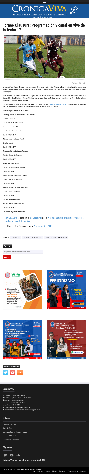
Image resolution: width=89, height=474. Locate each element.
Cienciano (26, 237)
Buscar (6, 257)
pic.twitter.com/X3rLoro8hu (17, 221)
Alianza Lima (16, 237)
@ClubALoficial (12, 217)
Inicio (33, 471)
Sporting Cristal (37, 237)
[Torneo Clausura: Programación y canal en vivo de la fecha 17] (44, 56)
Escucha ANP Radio (10, 436)
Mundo (54, 471)
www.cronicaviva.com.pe (58, 104)
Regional (83, 471)
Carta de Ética (7, 428)
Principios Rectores (9, 424)
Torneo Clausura (50, 237)
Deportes (62, 471)
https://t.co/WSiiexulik (74, 217)
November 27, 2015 (43, 226)
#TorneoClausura (55, 217)
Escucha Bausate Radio (11, 440)
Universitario (62, 237)
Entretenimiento (73, 471)
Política (40, 471)
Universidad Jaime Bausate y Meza (15, 432)
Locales (47, 471)
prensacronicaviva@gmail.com (20, 407)
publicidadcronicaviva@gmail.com (28, 410)
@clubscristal (36, 217)
